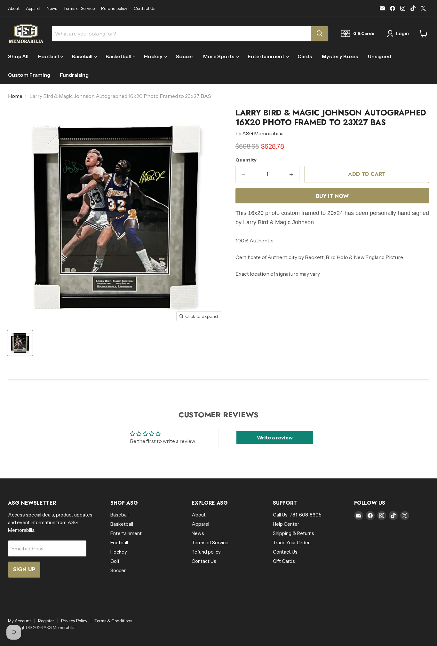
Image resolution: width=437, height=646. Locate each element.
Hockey (153, 56)
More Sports (219, 56)
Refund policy (114, 8)
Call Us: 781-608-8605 (297, 515)
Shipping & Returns (293, 533)
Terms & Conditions (113, 620)
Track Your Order (291, 543)
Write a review (275, 437)
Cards (305, 56)
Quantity (246, 159)
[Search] (319, 33)
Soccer (185, 56)
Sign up (24, 569)
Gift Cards (284, 561)
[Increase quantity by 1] (291, 174)
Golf (114, 561)
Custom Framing (29, 75)
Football (49, 56)
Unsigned (379, 56)
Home (15, 96)
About (14, 8)
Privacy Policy (74, 620)
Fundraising (74, 75)
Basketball (119, 56)
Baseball (82, 56)
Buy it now (332, 196)
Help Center (286, 524)
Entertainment (266, 56)
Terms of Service (79, 8)
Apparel (33, 8)
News (52, 8)
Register (46, 620)
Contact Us (144, 8)
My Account (19, 620)
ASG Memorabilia (262, 133)
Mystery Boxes (340, 56)
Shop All (18, 56)
